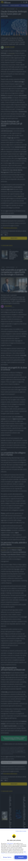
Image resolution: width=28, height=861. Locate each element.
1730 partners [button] (10, 843)
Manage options (7, 857)
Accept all (20, 857)
